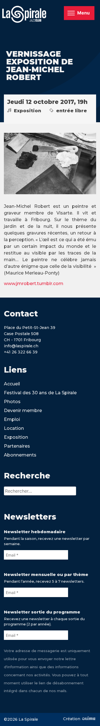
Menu (83, 13)
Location (14, 428)
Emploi (12, 419)
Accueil (12, 383)
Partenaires (17, 446)
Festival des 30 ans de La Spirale (40, 392)
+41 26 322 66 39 (21, 352)
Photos (12, 401)
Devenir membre (23, 410)
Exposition (16, 437)
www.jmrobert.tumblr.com (33, 283)
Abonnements (20, 455)
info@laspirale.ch (21, 345)
